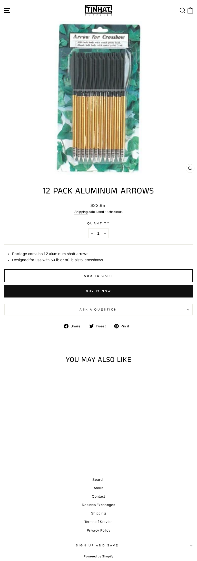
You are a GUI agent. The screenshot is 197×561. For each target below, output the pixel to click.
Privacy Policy (98, 530)
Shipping (81, 212)
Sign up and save (97, 545)
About (99, 488)
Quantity (98, 223)
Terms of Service (98, 522)
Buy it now (98, 291)
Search (98, 480)
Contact (98, 496)
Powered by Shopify (98, 556)
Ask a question (98, 309)
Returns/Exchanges (98, 505)
